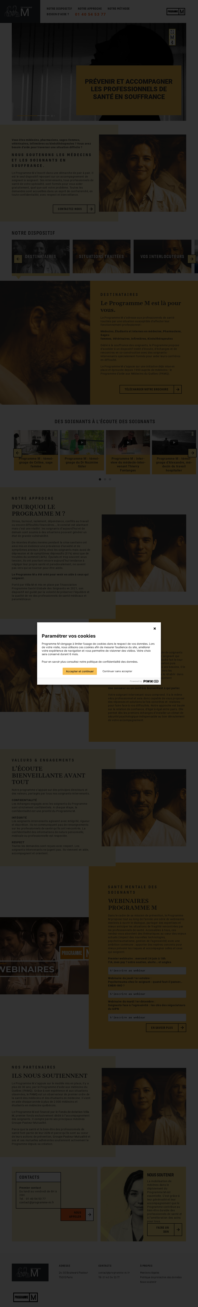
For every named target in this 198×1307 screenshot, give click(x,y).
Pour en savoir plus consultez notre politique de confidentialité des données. (90, 661)
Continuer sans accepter (117, 671)
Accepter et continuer (80, 671)
